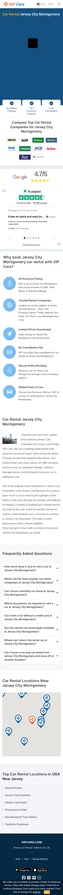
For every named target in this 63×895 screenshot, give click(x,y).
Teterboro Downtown (17, 824)
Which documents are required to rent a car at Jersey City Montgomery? (28, 605)
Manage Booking (39, 859)
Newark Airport (13, 788)
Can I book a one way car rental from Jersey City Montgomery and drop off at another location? (29, 656)
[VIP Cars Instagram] (39, 878)
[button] (8, 732)
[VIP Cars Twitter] (29, 878)
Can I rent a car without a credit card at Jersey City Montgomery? (28, 617)
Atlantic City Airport (16, 802)
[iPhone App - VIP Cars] (40, 869)
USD (50, 4)
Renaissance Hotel (16, 809)
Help (26, 859)
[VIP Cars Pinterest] (34, 878)
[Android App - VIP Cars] (23, 869)
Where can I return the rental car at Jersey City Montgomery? (25, 641)
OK (46, 892)
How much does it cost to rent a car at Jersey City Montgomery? (27, 568)
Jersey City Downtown (18, 795)
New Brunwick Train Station (21, 817)
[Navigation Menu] (59, 4)
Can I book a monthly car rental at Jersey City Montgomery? (29, 592)
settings (37, 892)
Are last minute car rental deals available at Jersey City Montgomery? (29, 629)
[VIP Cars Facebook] (24, 878)
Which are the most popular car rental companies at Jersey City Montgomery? (28, 580)
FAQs (18, 859)
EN (43, 4)
